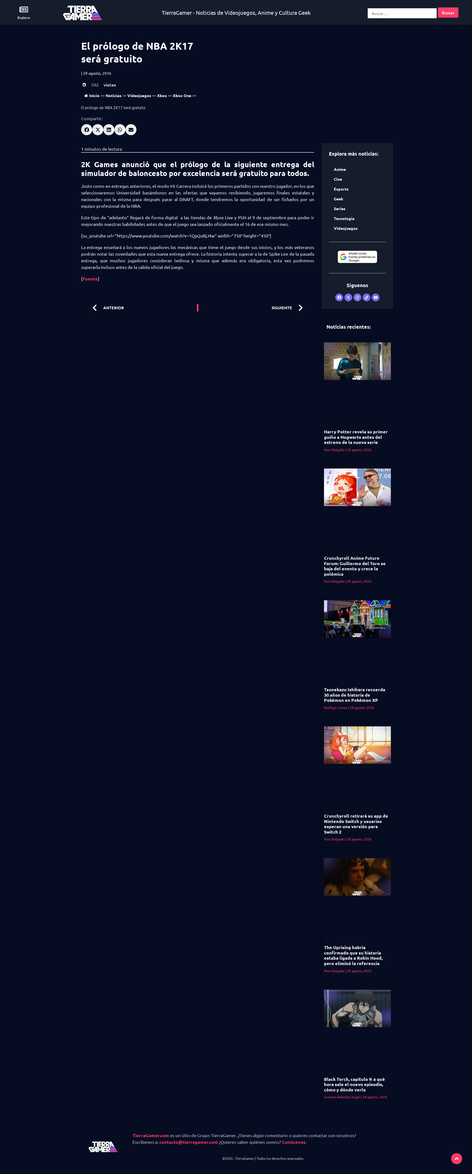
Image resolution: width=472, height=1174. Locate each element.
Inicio (94, 95)
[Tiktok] (366, 297)
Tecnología (344, 218)
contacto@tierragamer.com (188, 1142)
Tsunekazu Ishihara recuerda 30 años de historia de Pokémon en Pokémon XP (354, 695)
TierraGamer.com (151, 1135)
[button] (86, 129)
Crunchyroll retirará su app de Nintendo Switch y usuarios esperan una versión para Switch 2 (356, 824)
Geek (338, 198)
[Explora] (23, 9)
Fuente (90, 278)
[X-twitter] (348, 297)
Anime (340, 169)
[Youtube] (376, 297)
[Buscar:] (402, 13)
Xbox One (182, 95)
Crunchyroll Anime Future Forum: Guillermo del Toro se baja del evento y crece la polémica (355, 566)
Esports (341, 188)
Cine (338, 179)
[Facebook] (339, 297)
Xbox (162, 95)
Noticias (113, 95)
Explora (23, 17)
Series (339, 208)
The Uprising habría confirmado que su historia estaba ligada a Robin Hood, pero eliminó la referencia (353, 955)
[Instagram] (357, 297)
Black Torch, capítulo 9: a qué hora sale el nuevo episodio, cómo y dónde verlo (354, 1084)
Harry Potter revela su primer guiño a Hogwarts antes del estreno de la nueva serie (356, 437)
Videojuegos (139, 95)
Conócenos (294, 1142)
